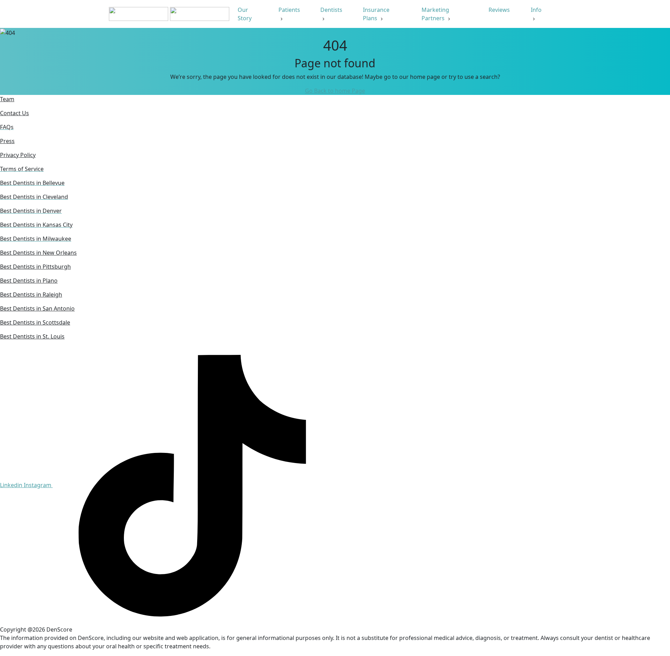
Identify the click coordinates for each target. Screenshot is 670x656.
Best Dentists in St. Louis (32, 336)
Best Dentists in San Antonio (37, 308)
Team (7, 99)
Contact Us (14, 113)
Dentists (331, 10)
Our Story (245, 14)
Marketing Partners (435, 14)
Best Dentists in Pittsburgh (35, 266)
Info (536, 10)
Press (7, 141)
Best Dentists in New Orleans (38, 252)
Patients (289, 10)
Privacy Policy (18, 155)
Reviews (500, 10)
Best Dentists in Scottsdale (35, 322)
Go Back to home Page (335, 91)
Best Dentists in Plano (29, 280)
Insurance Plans (376, 14)
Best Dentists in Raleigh (31, 294)
